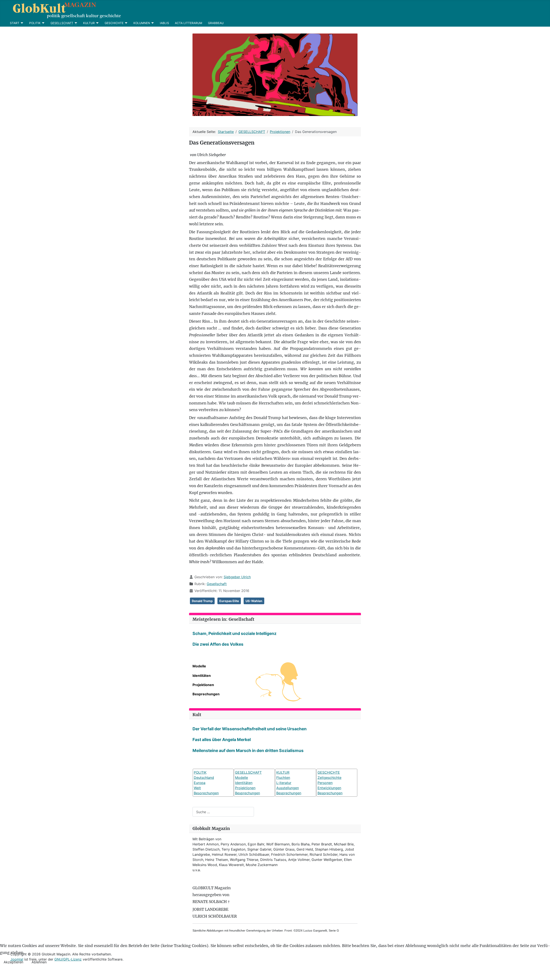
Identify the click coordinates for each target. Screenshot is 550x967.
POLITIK (35, 23)
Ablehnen (39, 962)
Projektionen (203, 685)
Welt (197, 788)
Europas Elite (229, 601)
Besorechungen (206, 793)
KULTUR (89, 23)
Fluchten (283, 777)
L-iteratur (283, 783)
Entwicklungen (329, 788)
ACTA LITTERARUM (188, 23)
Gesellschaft (217, 584)
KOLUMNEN (141, 23)
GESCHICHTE (114, 23)
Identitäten (201, 675)
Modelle (199, 666)
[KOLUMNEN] (152, 23)
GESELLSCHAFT (61, 23)
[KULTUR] (97, 23)
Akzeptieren (13, 962)
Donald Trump (202, 601)
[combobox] (223, 812)
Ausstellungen (287, 788)
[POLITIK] (43, 23)
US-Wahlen (254, 601)
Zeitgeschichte (329, 777)
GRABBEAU (216, 23)
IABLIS (164, 23)
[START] (21, 23)
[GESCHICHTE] (126, 23)
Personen (325, 783)
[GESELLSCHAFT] (75, 23)
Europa (199, 783)
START (14, 23)
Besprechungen (206, 694)
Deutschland (204, 777)
